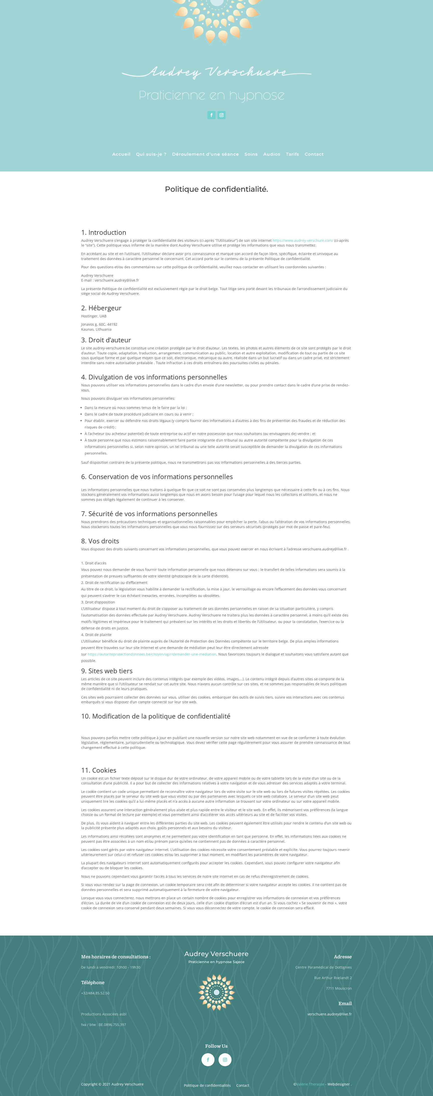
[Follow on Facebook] (211, 115)
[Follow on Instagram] (222, 115)
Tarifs (292, 154)
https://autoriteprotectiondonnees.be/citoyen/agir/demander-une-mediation (152, 654)
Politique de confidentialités (207, 1086)
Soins (251, 154)
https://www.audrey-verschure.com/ (303, 240)
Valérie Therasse (310, 1084)
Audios (271, 154)
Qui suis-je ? (151, 154)
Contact (314, 154)
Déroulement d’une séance (205, 154)
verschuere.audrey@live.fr (329, 1014)
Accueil (121, 154)
